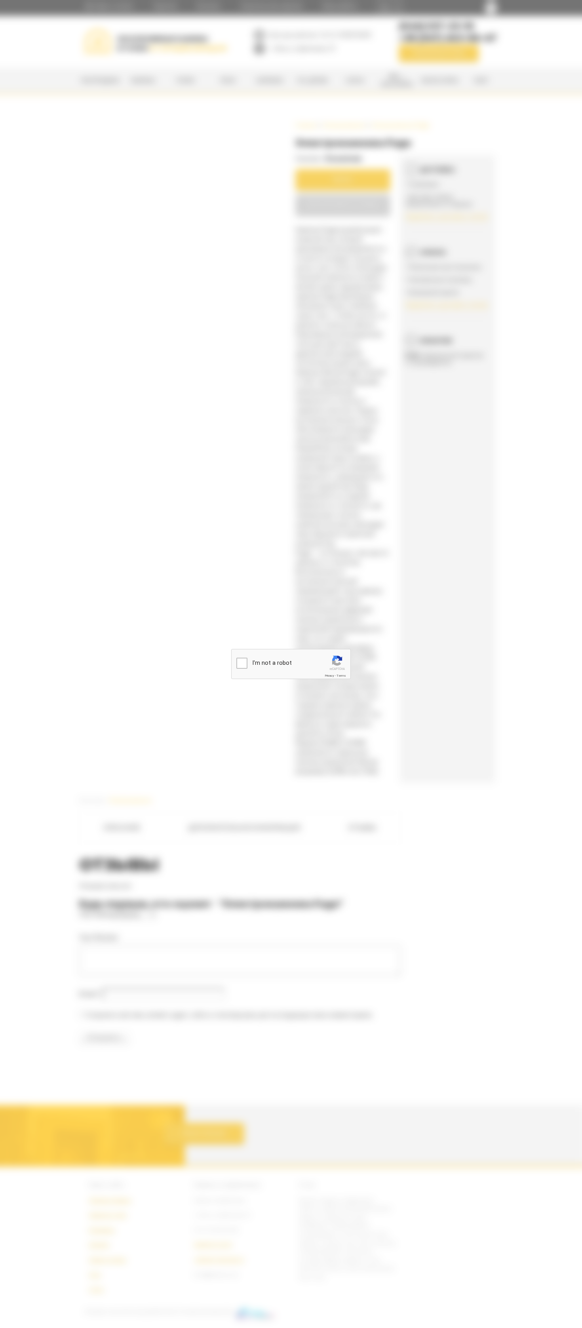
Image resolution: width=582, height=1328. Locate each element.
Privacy (329, 675)
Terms (341, 675)
